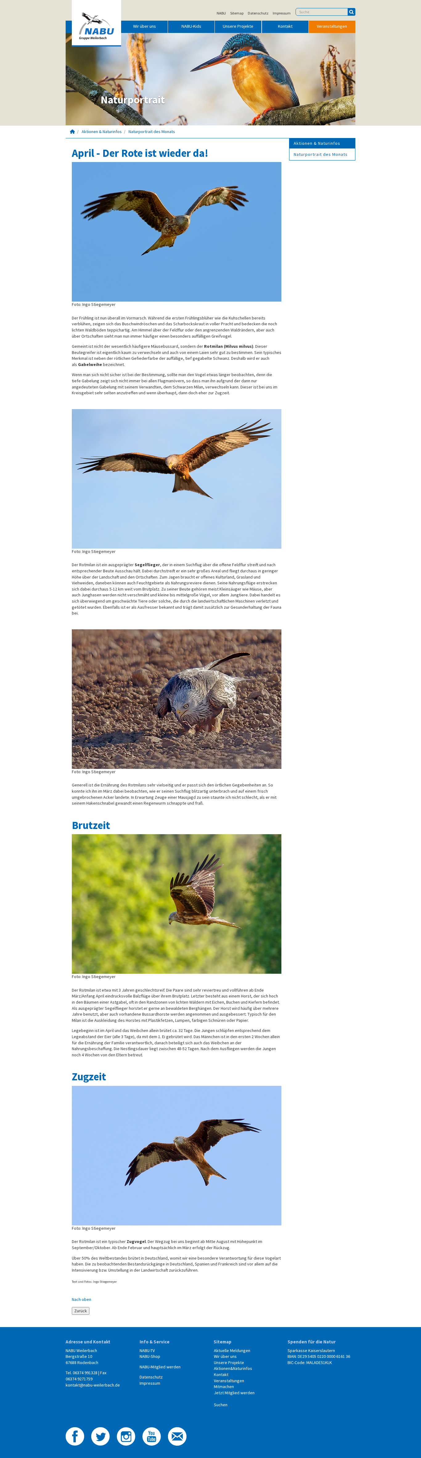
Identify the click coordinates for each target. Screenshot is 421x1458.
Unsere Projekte (238, 26)
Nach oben (81, 1299)
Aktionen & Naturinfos (102, 131)
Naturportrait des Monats (152, 131)
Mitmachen (224, 1386)
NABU (221, 13)
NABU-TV (147, 1350)
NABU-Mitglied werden (160, 1367)
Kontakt (285, 26)
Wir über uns (144, 26)
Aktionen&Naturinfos (233, 1368)
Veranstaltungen (332, 26)
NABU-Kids (191, 26)
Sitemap (236, 13)
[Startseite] (72, 131)
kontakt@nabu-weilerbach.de (93, 1385)
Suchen (220, 1404)
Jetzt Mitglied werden (234, 1392)
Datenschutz (258, 13)
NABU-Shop (150, 1356)
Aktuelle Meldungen (232, 1350)
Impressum (282, 13)
